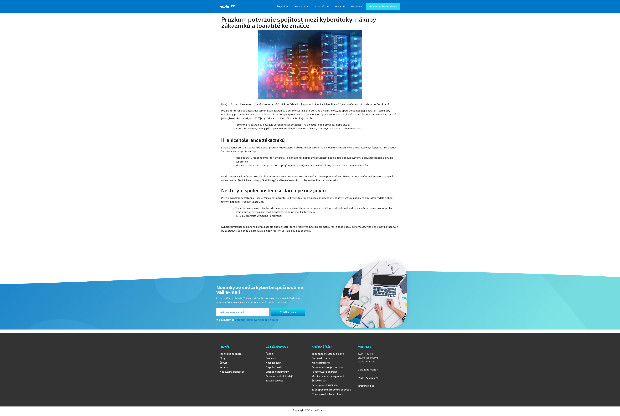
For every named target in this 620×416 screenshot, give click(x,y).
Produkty (299, 6)
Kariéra (224, 367)
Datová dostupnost (323, 358)
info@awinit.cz (366, 385)
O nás (338, 6)
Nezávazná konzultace (383, 6)
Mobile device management (328, 376)
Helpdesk (356, 6)
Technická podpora (231, 353)
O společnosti (274, 367)
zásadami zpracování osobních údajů (256, 319)
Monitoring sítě (321, 362)
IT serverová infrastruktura (327, 394)
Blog (222, 358)
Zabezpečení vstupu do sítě (328, 353)
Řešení (281, 6)
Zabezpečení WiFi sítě (325, 384)
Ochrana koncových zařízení (328, 367)
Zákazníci (320, 6)
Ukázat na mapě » (368, 369)
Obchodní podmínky (277, 371)
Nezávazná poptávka (232, 371)
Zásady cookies (274, 380)
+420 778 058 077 (368, 377)
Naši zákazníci (274, 362)
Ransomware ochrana (324, 371)
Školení (224, 362)
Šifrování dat (319, 380)
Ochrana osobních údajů (279, 376)
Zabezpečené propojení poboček (331, 389)
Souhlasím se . (248, 319)
